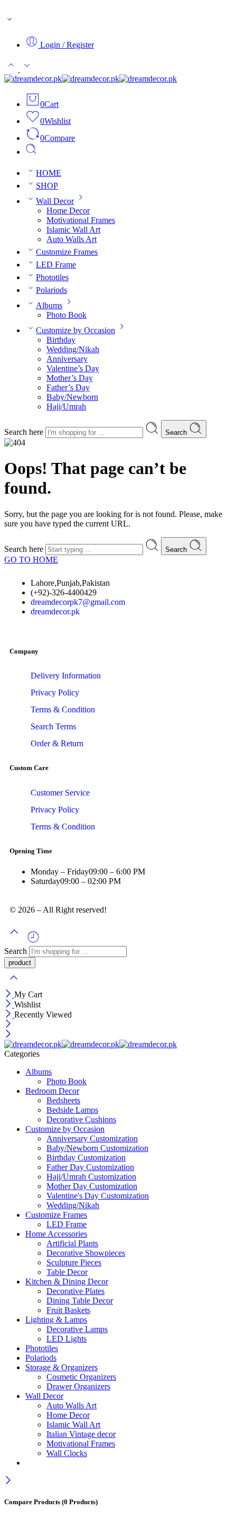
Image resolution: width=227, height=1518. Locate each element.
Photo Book (66, 314)
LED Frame (56, 264)
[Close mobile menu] (8, 1034)
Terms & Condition (63, 709)
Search (177, 432)
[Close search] (13, 984)
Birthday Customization (86, 1157)
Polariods (51, 289)
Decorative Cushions (81, 1119)
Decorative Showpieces (85, 1252)
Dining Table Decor (79, 1300)
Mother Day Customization (91, 1186)
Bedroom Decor (52, 1090)
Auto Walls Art (71, 239)
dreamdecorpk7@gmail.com (78, 601)
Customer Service (60, 792)
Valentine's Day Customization (97, 1195)
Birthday (60, 339)
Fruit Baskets (68, 1310)
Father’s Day (68, 387)
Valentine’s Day (72, 368)
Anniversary (67, 358)
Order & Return (57, 743)
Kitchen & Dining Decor (66, 1281)
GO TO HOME (31, 559)
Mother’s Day (69, 377)
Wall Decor (55, 201)
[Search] (31, 151)
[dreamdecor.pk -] (90, 78)
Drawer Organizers (78, 1386)
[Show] (9, 21)
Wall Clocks (66, 1453)
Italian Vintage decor (81, 1434)
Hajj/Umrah (66, 406)
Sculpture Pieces (73, 1262)
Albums (49, 305)
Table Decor (67, 1271)
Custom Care (29, 768)
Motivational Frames (80, 220)
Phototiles (52, 277)
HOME (48, 172)
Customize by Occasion (75, 330)
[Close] (9, 994)
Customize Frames (67, 251)
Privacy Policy (55, 692)
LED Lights (66, 1338)
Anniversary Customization (92, 1138)
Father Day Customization (90, 1167)
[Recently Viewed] (33, 940)
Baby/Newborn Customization (97, 1148)
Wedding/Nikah (72, 349)
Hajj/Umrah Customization (91, 1176)
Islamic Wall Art (73, 229)
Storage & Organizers (61, 1367)
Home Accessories (56, 1233)
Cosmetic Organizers (81, 1376)
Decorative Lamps (77, 1329)
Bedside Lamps (72, 1109)
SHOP (47, 185)
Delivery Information (66, 675)
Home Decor (68, 210)
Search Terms (53, 726)
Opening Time (31, 851)
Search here (24, 431)
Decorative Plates (75, 1291)
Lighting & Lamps (56, 1319)
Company (24, 651)
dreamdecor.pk (55, 611)
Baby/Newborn (72, 396)
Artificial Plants (72, 1243)
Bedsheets (63, 1100)
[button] (113, 651)
